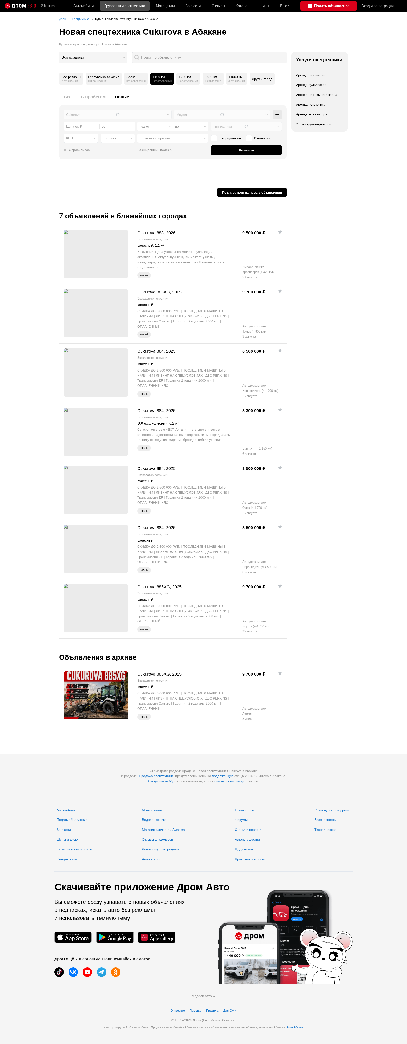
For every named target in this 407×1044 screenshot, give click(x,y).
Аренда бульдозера (311, 85)
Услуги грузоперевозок (313, 124)
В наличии (262, 138)
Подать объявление (72, 820)
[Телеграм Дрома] (101, 972)
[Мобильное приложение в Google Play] (115, 937)
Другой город (262, 79)
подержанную (222, 776)
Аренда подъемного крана (316, 94)
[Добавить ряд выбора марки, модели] (277, 114)
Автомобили (83, 6)
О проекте (178, 1010)
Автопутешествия (248, 839)
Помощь (195, 1010)
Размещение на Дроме (332, 810)
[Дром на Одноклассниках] (115, 972)
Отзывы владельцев (157, 839)
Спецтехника (67, 859)
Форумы (241, 820)
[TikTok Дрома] (59, 972)
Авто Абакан (294, 1027)
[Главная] (20, 6)
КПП (69, 138)
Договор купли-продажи (160, 849)
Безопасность (325, 820)
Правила (212, 1010)
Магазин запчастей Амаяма (163, 829)
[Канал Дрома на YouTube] (87, 972)
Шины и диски (67, 839)
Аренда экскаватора (311, 114)
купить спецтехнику (229, 781)
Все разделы (72, 57)
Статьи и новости (248, 829)
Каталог (242, 6)
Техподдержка (325, 829)
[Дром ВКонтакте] (73, 972)
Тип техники (222, 126)
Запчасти (193, 6)
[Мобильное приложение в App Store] (73, 937)
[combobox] (93, 57)
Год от (144, 126)
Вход (378, 6)
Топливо (109, 138)
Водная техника (154, 820)
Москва (49, 6)
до (177, 126)
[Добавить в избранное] (280, 232)
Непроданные (230, 138)
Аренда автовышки (310, 75)
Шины (264, 6)
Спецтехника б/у (160, 781)
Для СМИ (229, 1010)
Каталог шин (244, 810)
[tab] (68, 99)
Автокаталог (151, 859)
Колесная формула (155, 138)
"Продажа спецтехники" (156, 776)
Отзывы (218, 6)
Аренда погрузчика (310, 104)
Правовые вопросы (250, 859)
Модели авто (202, 996)
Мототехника (152, 810)
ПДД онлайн (244, 849)
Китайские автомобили (74, 849)
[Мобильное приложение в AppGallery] (156, 937)
